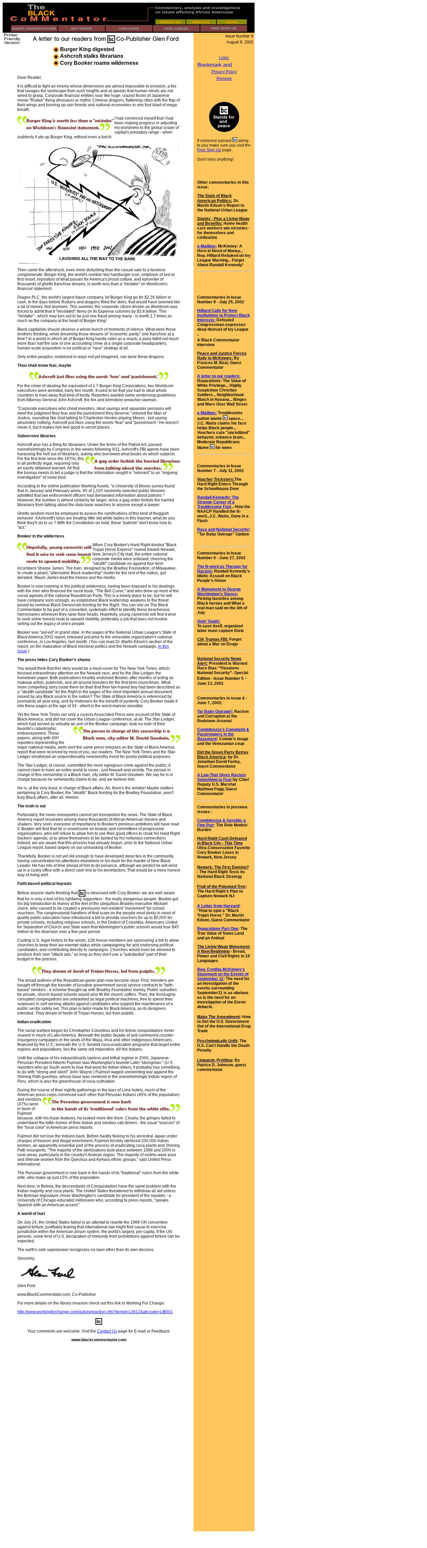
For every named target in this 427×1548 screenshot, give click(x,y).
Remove (224, 78)
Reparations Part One (217, 928)
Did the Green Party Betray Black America (223, 754)
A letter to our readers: (219, 376)
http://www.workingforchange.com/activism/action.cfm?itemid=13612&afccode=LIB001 (95, 1311)
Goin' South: (208, 621)
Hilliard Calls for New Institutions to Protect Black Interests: (223, 315)
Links (224, 57)
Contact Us (107, 1331)
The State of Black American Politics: (214, 198)
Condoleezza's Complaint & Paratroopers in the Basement (223, 734)
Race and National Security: (223, 529)
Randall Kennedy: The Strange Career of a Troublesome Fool (218, 502)
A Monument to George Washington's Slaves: (219, 591)
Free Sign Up (209, 150)
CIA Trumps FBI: (212, 639)
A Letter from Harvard (218, 906)
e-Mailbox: (207, 246)
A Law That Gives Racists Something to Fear (221, 777)
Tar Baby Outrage (214, 711)
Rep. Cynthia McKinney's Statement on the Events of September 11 (223, 974)
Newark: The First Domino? (223, 867)
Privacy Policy (224, 71)
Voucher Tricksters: (216, 479)
